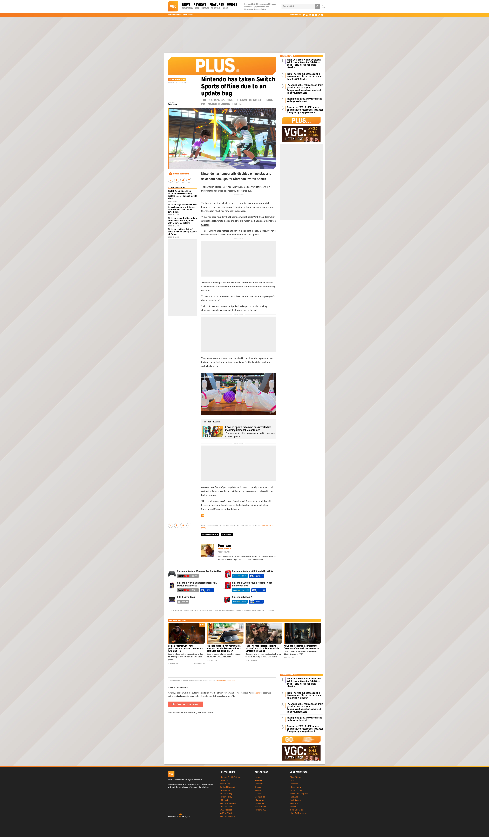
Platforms (259, 800)
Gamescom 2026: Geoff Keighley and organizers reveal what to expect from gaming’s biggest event (305, 110)
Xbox (197, 8)
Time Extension (296, 809)
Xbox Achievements (298, 813)
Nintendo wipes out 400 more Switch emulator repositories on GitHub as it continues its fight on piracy (224, 648)
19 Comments (199, 663)
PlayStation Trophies (299, 793)
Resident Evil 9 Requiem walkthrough (260, 4)
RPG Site (294, 803)
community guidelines (226, 680)
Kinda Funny (295, 787)
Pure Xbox (294, 796)
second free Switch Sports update (219, 487)
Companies (260, 796)
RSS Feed (224, 800)
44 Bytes (184, 815)
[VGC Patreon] (304, 15)
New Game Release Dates (255, 9)
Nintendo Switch (211, 534)
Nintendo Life (296, 790)
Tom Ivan (172, 104)
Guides (232, 4)
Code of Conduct (227, 787)
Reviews (200, 4)
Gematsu (294, 783)
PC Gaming (215, 8)
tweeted (205, 224)
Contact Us (225, 790)
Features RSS (260, 806)
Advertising (225, 783)
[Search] (317, 6)
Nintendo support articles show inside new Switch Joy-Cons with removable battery (182, 220)
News (186, 4)
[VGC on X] (310, 15)
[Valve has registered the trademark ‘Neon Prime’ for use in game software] (302, 633)
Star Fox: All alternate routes (256, 7)
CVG (292, 780)
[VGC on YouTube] (316, 15)
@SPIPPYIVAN (224, 552)
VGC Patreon (226, 806)
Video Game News (178, 79)
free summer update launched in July (230, 358)
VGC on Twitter (227, 813)
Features (216, 4)
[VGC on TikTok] (319, 15)
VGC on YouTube (227, 816)
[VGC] (173, 6)
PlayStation (187, 8)
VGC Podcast (226, 809)
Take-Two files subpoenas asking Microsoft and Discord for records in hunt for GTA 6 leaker (304, 76)
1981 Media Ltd (177, 779)
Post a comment (181, 174)
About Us (224, 780)
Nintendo (205, 8)
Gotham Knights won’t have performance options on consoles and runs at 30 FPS (185, 648)
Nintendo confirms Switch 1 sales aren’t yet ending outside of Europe (182, 231)
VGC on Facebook (228, 803)
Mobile (225, 8)
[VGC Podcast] (307, 15)
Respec (293, 806)
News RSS (259, 803)
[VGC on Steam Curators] (322, 15)
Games (258, 793)
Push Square (295, 800)
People (258, 790)
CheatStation (296, 777)
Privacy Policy (226, 793)
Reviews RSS (260, 809)
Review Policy (226, 796)
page (258, 692)
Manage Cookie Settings (230, 777)
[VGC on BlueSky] (313, 15)
